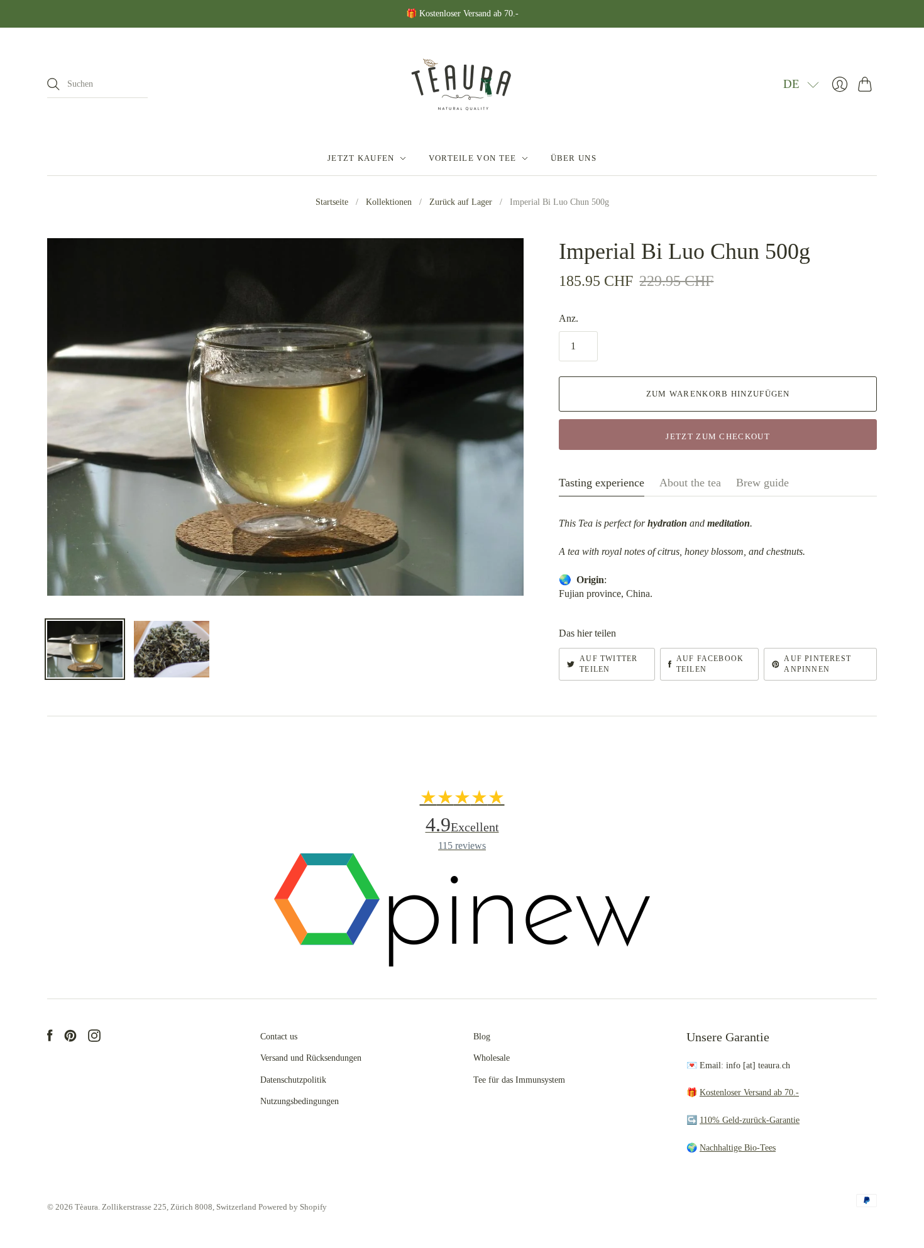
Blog (481, 1036)
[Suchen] (53, 84)
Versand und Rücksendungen (310, 1058)
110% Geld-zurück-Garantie (750, 1120)
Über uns (574, 158)
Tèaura (86, 1207)
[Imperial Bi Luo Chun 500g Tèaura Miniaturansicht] (85, 649)
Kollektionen (389, 202)
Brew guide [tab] (762, 482)
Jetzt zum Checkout (717, 436)
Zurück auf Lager (460, 202)
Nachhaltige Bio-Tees (738, 1147)
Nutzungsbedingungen (299, 1101)
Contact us (278, 1036)
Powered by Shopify (292, 1207)
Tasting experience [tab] (601, 482)
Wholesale (491, 1058)
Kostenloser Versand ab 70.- (749, 1092)
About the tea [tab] (690, 482)
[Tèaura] (462, 84)
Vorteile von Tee (473, 158)
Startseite (332, 202)
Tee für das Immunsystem (519, 1080)
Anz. (568, 318)
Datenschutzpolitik (293, 1080)
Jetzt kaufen (361, 158)
